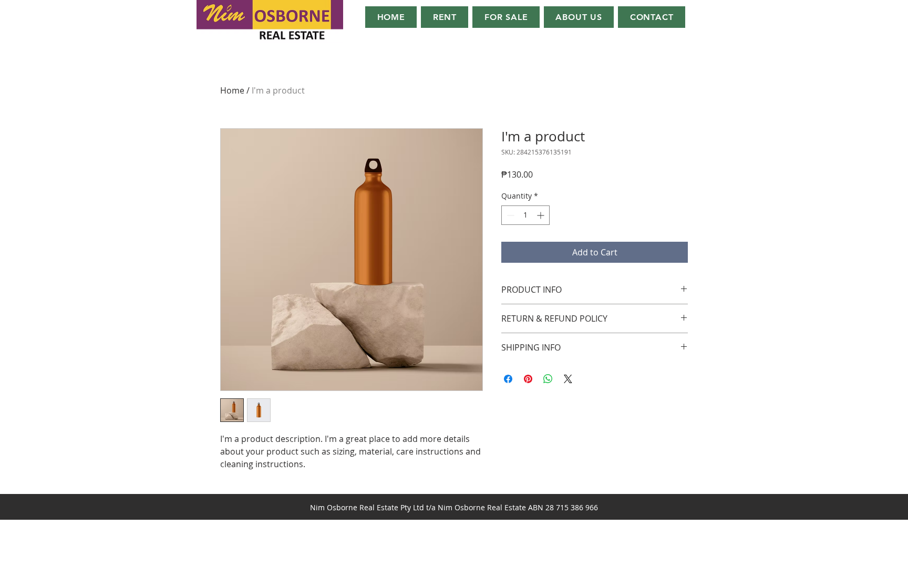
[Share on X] (568, 379)
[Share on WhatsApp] (548, 379)
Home (232, 90)
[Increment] (541, 215)
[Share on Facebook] (508, 379)
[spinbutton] (525, 215)
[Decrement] (509, 215)
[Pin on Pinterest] (528, 379)
